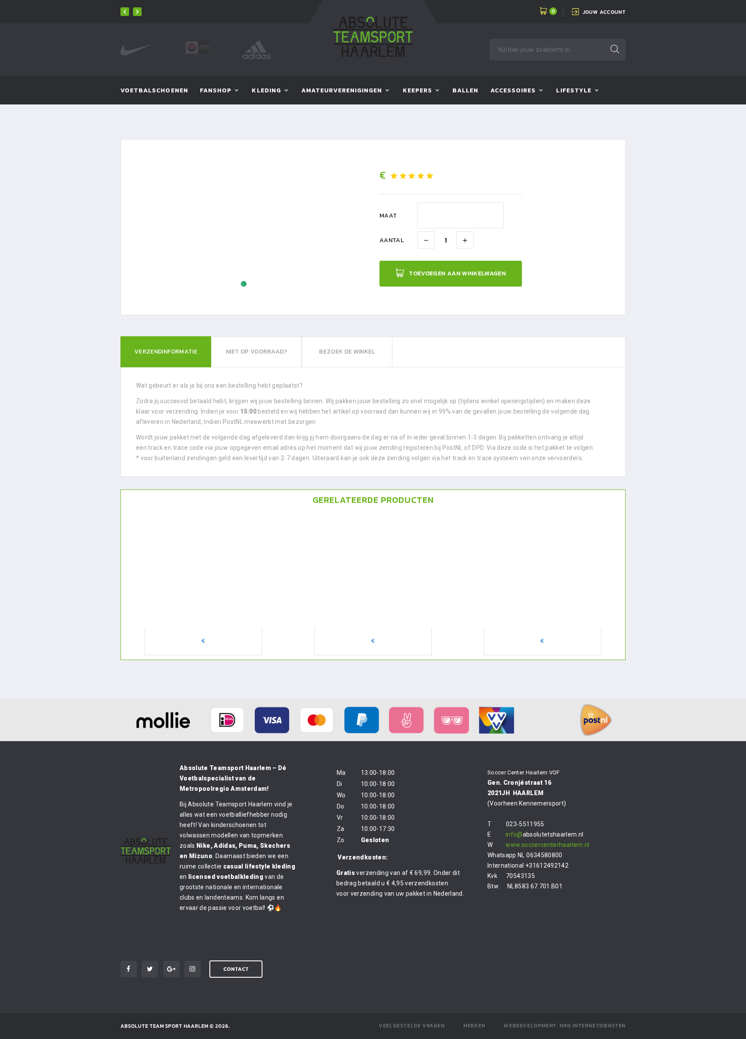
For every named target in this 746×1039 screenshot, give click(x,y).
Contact (236, 969)
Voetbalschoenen (154, 91)
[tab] (165, 352)
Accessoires (513, 91)
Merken (474, 1026)
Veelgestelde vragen (411, 1026)
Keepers (417, 91)
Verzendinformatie (165, 351)
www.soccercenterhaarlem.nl (547, 844)
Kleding (266, 91)
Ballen (465, 91)
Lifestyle (573, 91)
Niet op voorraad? (256, 351)
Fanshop (215, 91)
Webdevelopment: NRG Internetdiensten (565, 1026)
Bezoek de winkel (347, 351)
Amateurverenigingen (341, 91)
